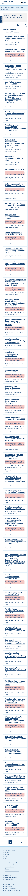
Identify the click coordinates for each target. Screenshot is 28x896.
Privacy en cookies (10, 865)
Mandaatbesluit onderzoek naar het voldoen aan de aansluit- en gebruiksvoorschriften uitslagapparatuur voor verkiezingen (15, 97)
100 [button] (22, 17)
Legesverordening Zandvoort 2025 (11, 371)
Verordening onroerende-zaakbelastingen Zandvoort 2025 (15, 789)
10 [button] (10, 17)
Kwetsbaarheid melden (11, 871)
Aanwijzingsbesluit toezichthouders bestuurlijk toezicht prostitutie (15, 341)
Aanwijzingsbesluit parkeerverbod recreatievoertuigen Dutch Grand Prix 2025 (15, 302)
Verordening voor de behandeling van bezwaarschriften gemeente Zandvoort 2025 (15, 127)
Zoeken (7, 858)
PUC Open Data (9, 879)
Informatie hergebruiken (11, 863)
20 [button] (14, 17)
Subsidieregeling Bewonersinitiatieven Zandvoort (13, 388)
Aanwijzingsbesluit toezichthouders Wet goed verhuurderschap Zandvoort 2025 (15, 655)
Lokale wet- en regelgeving (7, 7)
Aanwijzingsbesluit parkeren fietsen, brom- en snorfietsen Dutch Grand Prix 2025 (15, 322)
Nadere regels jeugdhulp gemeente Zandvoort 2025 (15, 185)
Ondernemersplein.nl (11, 888)
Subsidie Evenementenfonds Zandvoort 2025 (12, 576)
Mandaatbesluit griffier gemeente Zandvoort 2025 (15, 204)
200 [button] (5, 19)
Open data (8, 875)
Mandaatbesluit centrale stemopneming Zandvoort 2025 (15, 250)
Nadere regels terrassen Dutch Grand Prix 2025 (13, 233)
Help (6, 856)
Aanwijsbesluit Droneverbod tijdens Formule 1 (12, 216)
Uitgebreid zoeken (19, 7)
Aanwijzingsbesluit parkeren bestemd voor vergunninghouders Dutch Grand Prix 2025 (15, 282)
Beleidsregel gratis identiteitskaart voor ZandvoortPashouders (13, 751)
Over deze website (10, 850)
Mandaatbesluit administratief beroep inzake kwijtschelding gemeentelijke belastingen (15, 478)
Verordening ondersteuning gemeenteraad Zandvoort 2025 (15, 113)
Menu (24, 2)
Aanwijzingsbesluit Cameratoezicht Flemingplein (12, 401)
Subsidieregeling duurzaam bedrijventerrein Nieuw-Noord (15, 683)
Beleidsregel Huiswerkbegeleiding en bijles (14, 158)
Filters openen (1, 19)
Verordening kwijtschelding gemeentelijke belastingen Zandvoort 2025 (15, 701)
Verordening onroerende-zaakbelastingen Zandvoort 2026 (15, 38)
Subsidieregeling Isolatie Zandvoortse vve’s (14, 594)
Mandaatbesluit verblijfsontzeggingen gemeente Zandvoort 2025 (15, 629)
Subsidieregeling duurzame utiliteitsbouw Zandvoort (15, 50)
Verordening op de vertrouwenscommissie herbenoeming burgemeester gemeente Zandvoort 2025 (14, 521)
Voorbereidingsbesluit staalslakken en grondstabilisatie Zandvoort (15, 67)
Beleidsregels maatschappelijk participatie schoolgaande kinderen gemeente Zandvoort (14, 143)
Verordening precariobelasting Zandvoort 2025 (11, 354)
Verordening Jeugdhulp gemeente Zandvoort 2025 (15, 508)
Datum (14, 15)
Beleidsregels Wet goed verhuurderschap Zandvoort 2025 (15, 670)
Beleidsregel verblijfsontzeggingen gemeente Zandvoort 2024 (15, 642)
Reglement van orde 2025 (14, 170)
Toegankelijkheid (9, 867)
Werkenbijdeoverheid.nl (11, 890)
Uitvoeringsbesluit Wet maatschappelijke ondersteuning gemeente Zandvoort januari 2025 (14, 719)
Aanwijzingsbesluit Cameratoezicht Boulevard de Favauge (15, 438)
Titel (21, 15)
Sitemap (7, 869)
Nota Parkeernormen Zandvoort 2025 (13, 83)
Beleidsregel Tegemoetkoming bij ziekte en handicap (15, 764)
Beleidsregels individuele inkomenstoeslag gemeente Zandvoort (15, 738)
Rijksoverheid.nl (9, 886)
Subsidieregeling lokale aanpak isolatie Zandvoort (15, 492)
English (7, 854)
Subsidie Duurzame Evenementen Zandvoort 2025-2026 (14, 611)
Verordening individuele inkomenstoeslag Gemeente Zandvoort (15, 541)
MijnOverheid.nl (9, 884)
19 (21, 842)
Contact (7, 852)
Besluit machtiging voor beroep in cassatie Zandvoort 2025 (14, 456)
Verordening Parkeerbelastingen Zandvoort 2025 (12, 823)
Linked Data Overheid (11, 877)
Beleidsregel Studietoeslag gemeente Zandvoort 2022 (15, 777)
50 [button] (17, 17)
